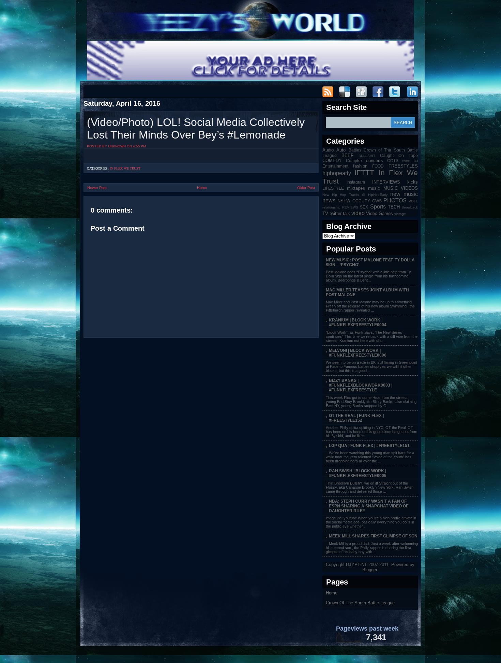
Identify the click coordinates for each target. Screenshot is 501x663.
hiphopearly (336, 173)
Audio (328, 150)
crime (406, 161)
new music (404, 194)
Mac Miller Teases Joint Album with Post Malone (367, 292)
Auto (341, 150)
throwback (410, 207)
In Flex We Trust (125, 168)
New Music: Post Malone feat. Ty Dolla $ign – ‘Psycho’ (370, 262)
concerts (374, 160)
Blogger (369, 569)
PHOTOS (395, 200)
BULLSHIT (367, 156)
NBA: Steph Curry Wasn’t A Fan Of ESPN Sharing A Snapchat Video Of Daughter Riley (368, 506)
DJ (416, 161)
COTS (392, 160)
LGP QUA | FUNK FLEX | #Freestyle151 (369, 445)
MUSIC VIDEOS (400, 188)
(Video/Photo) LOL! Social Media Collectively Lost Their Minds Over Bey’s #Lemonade (196, 128)
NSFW (343, 200)
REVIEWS (350, 207)
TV (325, 213)
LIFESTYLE (333, 188)
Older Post (306, 188)
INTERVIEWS (386, 182)
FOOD (378, 166)
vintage (400, 214)
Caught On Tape (399, 155)
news (328, 200)
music (374, 188)
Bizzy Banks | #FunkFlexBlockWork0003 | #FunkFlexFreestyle (360, 385)
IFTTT (364, 172)
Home (202, 188)
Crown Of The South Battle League (360, 602)
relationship (331, 207)
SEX (364, 207)
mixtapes (356, 188)
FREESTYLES (403, 166)
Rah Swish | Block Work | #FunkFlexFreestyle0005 (357, 473)
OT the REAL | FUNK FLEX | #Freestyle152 (356, 418)
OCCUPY (361, 201)
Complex (354, 160)
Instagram (356, 182)
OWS (377, 201)
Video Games (379, 213)
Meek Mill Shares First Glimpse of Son (373, 536)
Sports (378, 207)
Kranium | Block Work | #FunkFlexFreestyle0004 (357, 322)
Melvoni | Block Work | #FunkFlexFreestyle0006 (357, 353)
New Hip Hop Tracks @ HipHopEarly (355, 195)
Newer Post (97, 188)
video (358, 213)
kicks (412, 182)
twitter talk (340, 213)
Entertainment (335, 166)
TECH (394, 207)
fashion (360, 166)
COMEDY (332, 160)
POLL (413, 201)
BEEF (347, 155)
